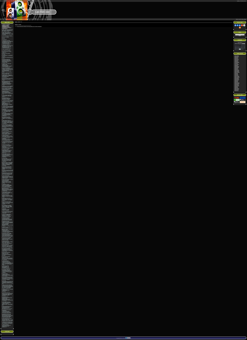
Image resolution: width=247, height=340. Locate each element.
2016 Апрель (237, 59)
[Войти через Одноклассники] (240, 28)
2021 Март (236, 73)
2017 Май (236, 63)
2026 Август (237, 90)
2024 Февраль (237, 83)
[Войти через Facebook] (240, 25)
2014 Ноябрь (237, 55)
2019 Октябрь (237, 70)
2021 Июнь (236, 74)
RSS (245, 19)
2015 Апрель (237, 56)
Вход (3, 10)
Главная (3, 9)
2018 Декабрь (237, 66)
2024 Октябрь (237, 85)
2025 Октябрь (237, 88)
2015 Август (237, 58)
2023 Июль (236, 81)
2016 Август (237, 61)
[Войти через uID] (235, 25)
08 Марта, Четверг (18, 24)
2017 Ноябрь (237, 64)
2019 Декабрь (237, 71)
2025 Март (236, 86)
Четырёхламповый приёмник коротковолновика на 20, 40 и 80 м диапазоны (29, 26)
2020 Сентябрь (237, 72)
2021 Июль (236, 75)
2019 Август (237, 69)
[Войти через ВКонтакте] (238, 25)
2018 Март (236, 65)
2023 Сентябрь (237, 82)
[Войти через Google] (244, 25)
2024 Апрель (237, 84)
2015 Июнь (236, 57)
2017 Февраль (237, 62)
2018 (19, 21)
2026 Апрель (237, 89)
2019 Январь (237, 67)
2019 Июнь (236, 68)
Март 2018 (240, 42)
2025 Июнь (236, 87)
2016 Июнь (236, 60)
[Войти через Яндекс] (242, 25)
